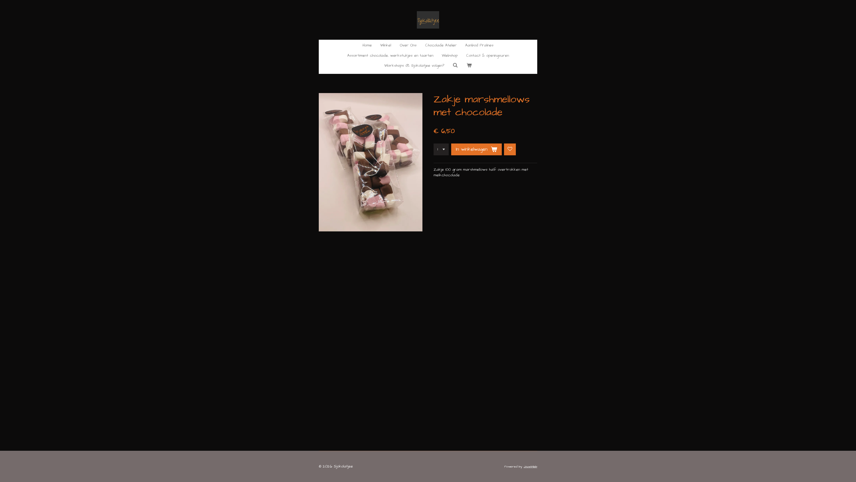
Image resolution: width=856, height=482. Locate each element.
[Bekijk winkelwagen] (469, 66)
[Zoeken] (455, 65)
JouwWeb (530, 466)
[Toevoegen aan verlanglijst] (510, 149)
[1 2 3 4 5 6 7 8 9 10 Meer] (441, 149)
